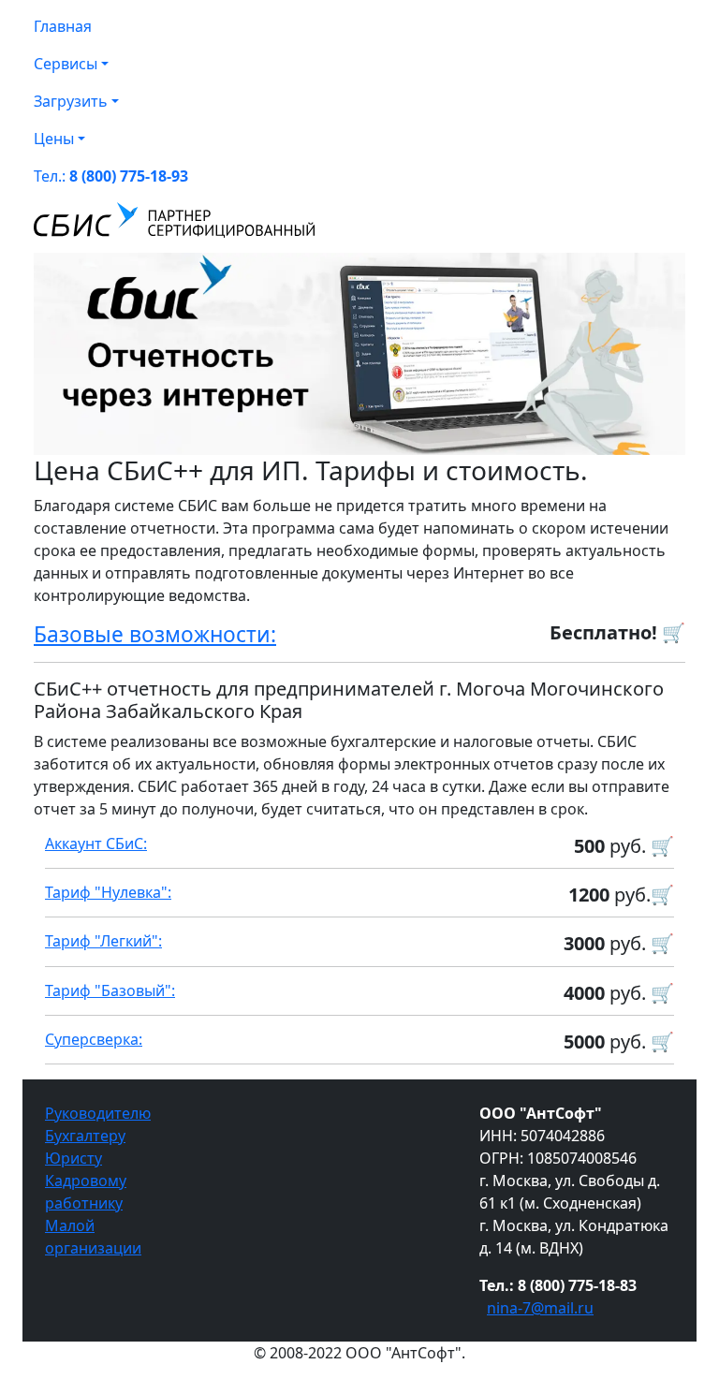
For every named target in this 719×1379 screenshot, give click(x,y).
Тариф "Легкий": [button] (103, 941)
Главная (63, 26)
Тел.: (111, 176)
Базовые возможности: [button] (155, 634)
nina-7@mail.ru (540, 1308)
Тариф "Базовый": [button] (110, 990)
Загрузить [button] (71, 101)
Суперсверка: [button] (93, 1039)
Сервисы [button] (65, 63)
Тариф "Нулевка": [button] (108, 892)
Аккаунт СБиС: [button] (96, 843)
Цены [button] (54, 138)
